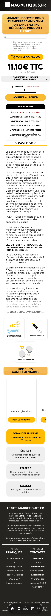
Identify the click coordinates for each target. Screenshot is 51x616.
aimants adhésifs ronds (18, 301)
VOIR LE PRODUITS (21, 420)
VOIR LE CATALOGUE (28, 57)
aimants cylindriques (17, 291)
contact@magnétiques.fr (32, 9)
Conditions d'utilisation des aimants (27, 42)
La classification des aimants (24, 46)
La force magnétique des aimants (26, 44)
